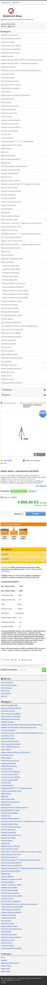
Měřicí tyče (4, 152)
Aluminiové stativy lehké (10, 266)
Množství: (18, 514)
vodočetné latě (18, 640)
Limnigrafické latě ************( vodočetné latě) (17, 141)
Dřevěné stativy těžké (9, 280)
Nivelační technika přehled (10, 181)
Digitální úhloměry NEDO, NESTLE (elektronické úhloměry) (22, 60)
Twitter (15, 660)
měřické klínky (6, 642)
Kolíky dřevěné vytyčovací (10, 106)
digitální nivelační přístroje (29, 635)
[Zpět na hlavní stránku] (2, 403)
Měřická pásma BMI (8, 156)
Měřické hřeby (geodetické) (10, 159)
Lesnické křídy (6, 134)
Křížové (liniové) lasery (9, 113)
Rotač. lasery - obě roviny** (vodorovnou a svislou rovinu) (21, 223)
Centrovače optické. (8, 42)
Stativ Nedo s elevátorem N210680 (23, 539)
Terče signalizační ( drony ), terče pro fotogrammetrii (19, 326)
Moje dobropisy (6, 688)
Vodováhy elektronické (9, 365)
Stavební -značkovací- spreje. (11, 301)
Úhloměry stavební (7, 351)
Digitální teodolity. (7, 56)
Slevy (3, 957)
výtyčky (27, 640)
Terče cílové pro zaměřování (11, 322)
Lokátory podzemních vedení (11, 145)
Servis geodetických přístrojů (11, 237)
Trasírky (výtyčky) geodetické (11, 337)
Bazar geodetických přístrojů (11, 39)
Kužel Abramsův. (7, 117)
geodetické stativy (36, 640)
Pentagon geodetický (8, 198)
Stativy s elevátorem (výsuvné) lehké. (15, 291)
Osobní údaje (5, 693)
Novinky (4, 960)
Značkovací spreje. (7, 379)
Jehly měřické (6, 92)
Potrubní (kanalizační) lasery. (11, 202)
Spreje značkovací (7, 255)
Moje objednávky (7, 682)
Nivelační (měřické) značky (10, 170)
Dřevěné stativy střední (10, 276)
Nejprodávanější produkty (10, 963)
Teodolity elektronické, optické (11, 315)
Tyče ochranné (6, 347)
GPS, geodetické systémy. (10, 81)
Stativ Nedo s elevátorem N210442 (5, 539)
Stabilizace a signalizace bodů (12, 259)
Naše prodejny (6, 966)
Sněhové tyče (6, 251)
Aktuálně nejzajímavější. (9, 35)
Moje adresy (5, 690)
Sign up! (4, 696)
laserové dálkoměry (13, 636)
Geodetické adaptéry (8, 67)
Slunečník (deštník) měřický (10, 248)
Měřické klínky (6, 163)
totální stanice (22, 633)
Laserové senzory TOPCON (11, 127)
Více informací (41, 486)
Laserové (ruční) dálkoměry (10, 120)
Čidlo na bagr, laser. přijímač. (11, 46)
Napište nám (5, 968)
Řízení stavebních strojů (9, 220)
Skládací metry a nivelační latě (11, 241)
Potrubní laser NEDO (8, 205)
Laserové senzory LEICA (10, 124)
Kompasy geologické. (8, 110)
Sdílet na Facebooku (33, 460)
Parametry (5, 554)
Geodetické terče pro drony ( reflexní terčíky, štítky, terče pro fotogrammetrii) (24, 71)
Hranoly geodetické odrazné (11, 85)
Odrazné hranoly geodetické (11, 191)
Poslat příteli (7, 460)
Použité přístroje (6, 209)
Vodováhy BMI (6, 362)
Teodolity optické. (7, 319)
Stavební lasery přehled (9, 305)
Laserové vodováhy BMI (9, 131)
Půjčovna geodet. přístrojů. (10, 216)
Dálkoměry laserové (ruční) (10, 53)
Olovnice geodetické (8, 195)
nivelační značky (6, 638)
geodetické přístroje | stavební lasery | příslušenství (17, 19)
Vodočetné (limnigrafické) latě (11, 358)
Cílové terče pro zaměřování (11, 49)
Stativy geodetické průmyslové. (13, 287)
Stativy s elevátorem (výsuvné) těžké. (15, 298)
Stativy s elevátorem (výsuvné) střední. (15, 294)
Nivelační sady (6, 177)
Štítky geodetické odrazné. (10, 312)
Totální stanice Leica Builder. (11, 333)
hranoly (3, 640)
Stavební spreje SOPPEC (10, 308)
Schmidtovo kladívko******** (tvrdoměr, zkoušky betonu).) (21, 234)
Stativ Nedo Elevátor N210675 (14, 539)
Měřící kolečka (6, 149)
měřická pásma (29, 638)
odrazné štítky (39, 638)
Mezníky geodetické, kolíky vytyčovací (14, 166)
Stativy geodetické (7, 262)
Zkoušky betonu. (7, 376)
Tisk (4, 463)
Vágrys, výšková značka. (9, 354)
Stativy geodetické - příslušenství (13, 283)
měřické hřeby (18, 638)
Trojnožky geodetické (8, 340)
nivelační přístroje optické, (10, 635)
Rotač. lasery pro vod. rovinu (11, 227)
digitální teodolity (34, 633)
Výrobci (7, 395)
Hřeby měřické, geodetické (10, 88)
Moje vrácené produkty (9, 685)
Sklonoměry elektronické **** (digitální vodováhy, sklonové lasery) (24, 244)
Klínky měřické (6, 102)
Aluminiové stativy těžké (10, 273)
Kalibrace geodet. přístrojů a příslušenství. (16, 95)
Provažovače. (6, 212)
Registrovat (6, 2)
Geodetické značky (7, 74)
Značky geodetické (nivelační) (11, 383)
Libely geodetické (7, 138)
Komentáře (5, 559)
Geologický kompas (8, 78)
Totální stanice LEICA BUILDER (12, 330)
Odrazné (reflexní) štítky (9, 188)
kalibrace (21, 644)
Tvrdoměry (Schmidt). (8, 344)
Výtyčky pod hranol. (8, 372)
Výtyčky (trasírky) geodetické (11, 369)
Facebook (6, 660)
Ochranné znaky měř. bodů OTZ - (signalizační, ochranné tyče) (23, 184)
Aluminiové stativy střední (11, 269)
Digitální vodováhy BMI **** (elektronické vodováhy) (19, 63)
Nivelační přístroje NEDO (10, 173)
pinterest (39, 650)
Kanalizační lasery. (7, 99)
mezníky (10, 640)
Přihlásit (17, 2)
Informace (8, 390)
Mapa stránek (28, 660)
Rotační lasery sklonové (9, 230)
